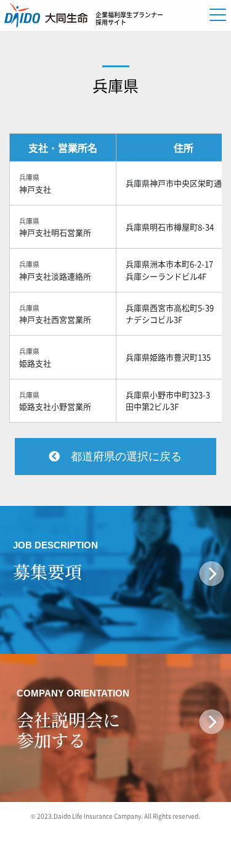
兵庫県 (115, 85)
